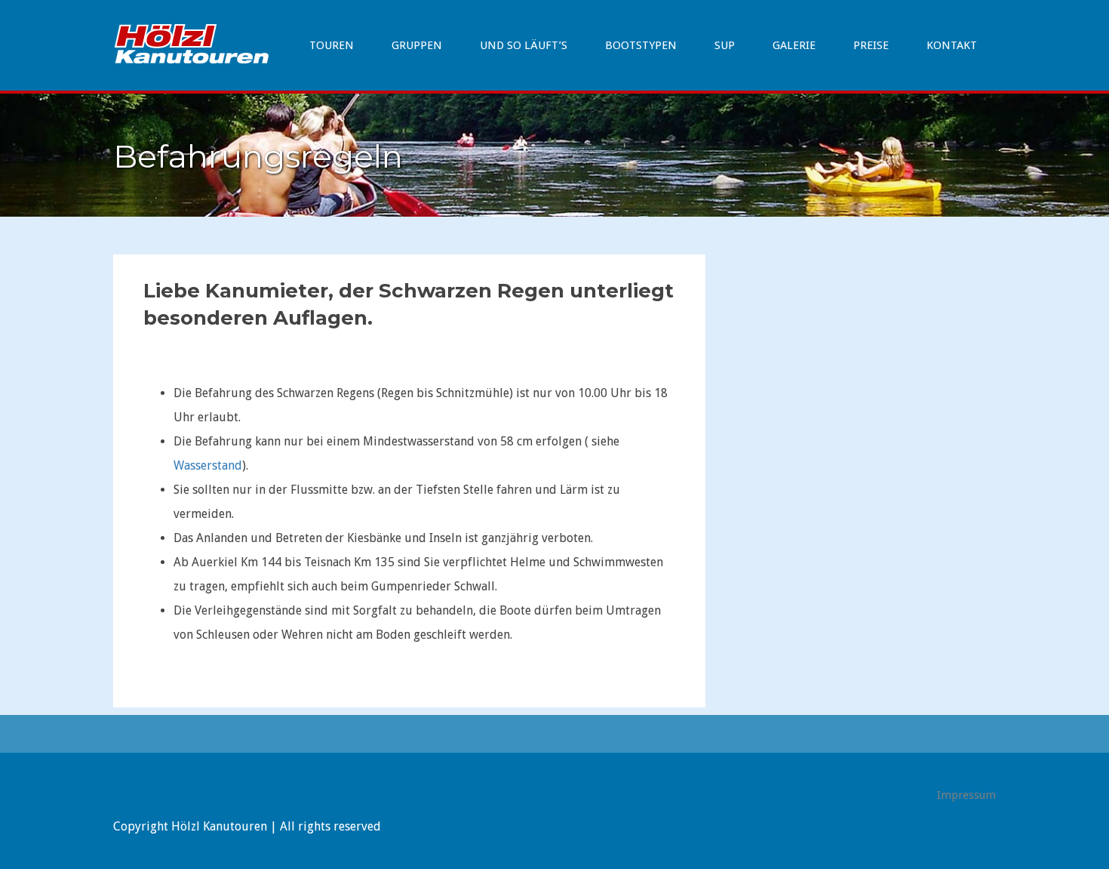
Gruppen (417, 45)
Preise (871, 45)
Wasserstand (208, 465)
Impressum (966, 795)
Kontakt (951, 45)
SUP (724, 45)
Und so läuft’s (523, 45)
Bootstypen (641, 45)
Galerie (794, 45)
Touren (331, 45)
